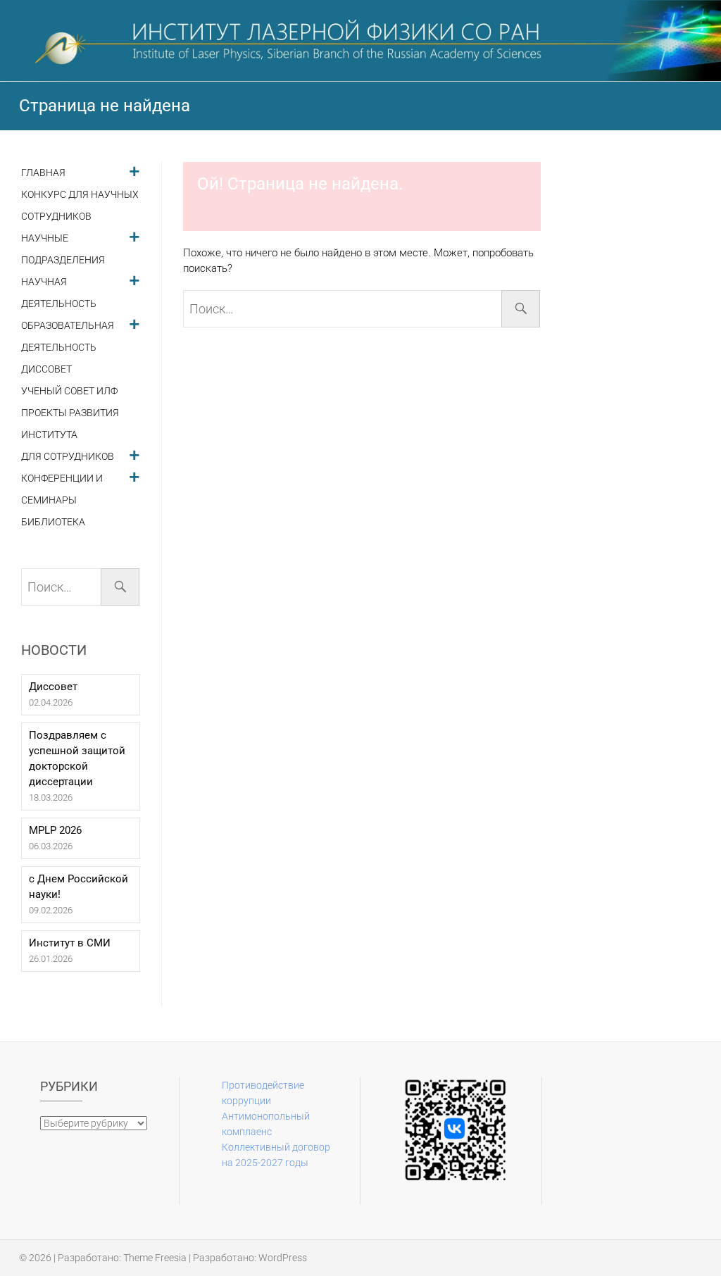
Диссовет (46, 369)
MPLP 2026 (55, 830)
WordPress (282, 1257)
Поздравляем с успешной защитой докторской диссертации (77, 758)
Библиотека (53, 522)
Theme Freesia (155, 1257)
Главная (43, 173)
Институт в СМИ (70, 943)
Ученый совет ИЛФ (69, 391)
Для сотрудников (67, 457)
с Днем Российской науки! (78, 886)
